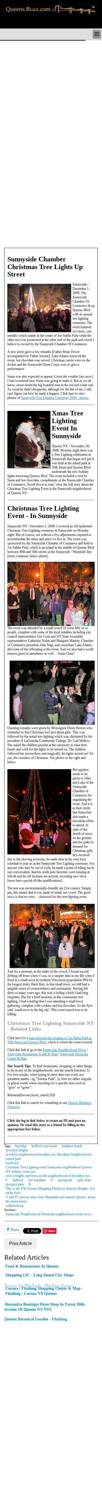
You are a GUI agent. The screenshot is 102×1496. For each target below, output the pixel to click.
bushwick (12, 1163)
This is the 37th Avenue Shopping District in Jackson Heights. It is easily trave (50, 1191)
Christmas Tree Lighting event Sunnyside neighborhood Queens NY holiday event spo (49, 1169)
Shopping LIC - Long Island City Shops (39, 1275)
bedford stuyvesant (44, 1146)
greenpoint (65, 1180)
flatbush (17, 1180)
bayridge (21, 1146)
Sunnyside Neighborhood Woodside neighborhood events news (48, 1214)
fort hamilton (37, 1180)
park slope (84, 1180)
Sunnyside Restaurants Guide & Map (32, 1054)
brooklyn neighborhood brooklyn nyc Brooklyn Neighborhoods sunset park (49, 1156)
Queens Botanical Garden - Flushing (35, 1319)
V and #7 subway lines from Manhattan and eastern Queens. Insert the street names (50, 1199)
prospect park (15, 1184)
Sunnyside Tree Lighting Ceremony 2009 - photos (54, 398)
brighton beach (72, 1146)
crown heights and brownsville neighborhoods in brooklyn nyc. (48, 1176)
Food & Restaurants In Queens (32, 1266)
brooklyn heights (17, 1150)
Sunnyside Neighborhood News (64, 1050)
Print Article (20, 1243)
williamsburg (14, 1206)
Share (14, 1229)
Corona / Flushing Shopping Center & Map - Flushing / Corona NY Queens (44, 1291)
